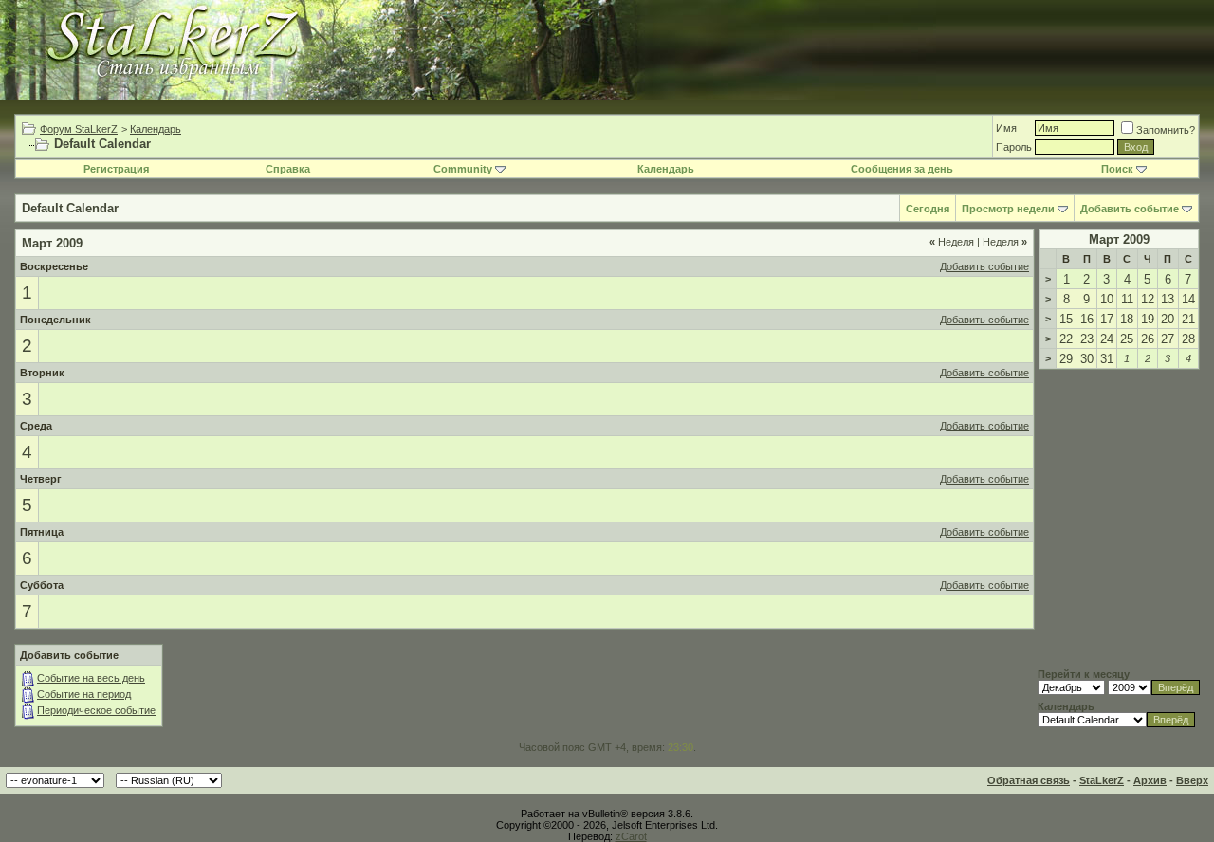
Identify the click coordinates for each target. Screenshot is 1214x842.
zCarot (631, 836)
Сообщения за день (902, 168)
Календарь (155, 129)
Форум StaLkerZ (79, 129)
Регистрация (116, 168)
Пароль (1014, 147)
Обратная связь (1028, 780)
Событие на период (84, 694)
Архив (1150, 780)
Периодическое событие (96, 710)
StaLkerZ (1101, 780)
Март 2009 (1119, 239)
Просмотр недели (1008, 208)
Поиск (1117, 168)
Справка (288, 168)
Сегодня (927, 208)
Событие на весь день (91, 678)
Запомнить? (1165, 130)
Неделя (951, 241)
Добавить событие (1129, 208)
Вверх (1192, 780)
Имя (1006, 128)
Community (462, 168)
